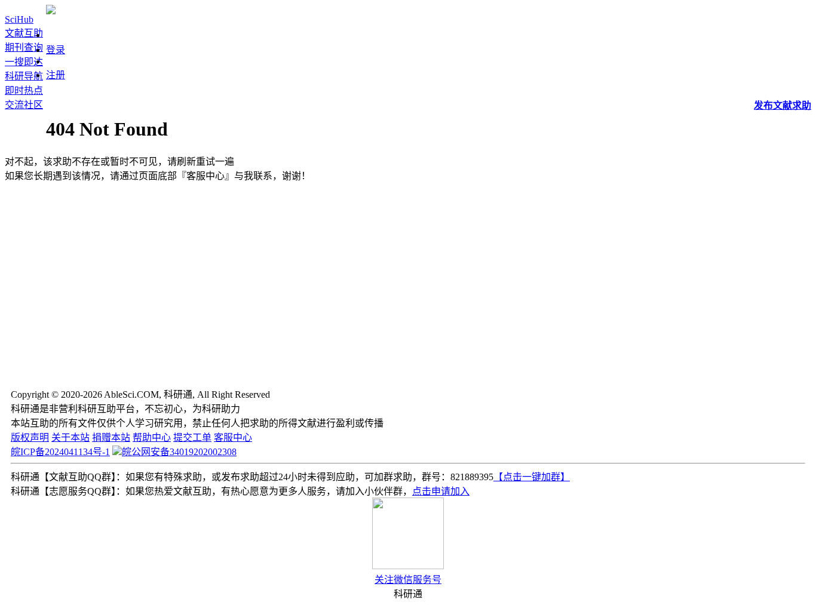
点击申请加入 (441, 491)
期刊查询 (24, 47)
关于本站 (70, 437)
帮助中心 (152, 437)
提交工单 (192, 437)
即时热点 (24, 90)
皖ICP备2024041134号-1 (60, 452)
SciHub (19, 19)
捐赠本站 (111, 437)
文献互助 (24, 33)
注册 (55, 75)
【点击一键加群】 (531, 477)
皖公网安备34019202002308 (179, 452)
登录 (55, 50)
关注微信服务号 (408, 580)
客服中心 (233, 437)
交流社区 (24, 105)
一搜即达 (24, 62)
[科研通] (51, 11)
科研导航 (24, 76)
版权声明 (30, 437)
